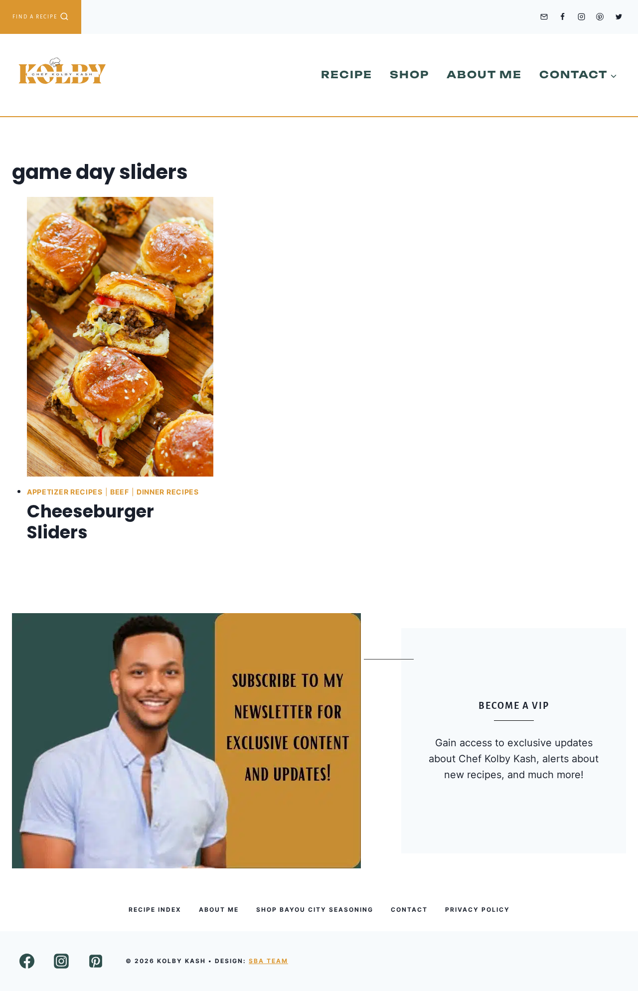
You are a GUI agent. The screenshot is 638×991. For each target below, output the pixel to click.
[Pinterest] (600, 16)
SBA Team (268, 961)
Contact (409, 909)
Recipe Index (155, 909)
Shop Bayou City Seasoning (314, 909)
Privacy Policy (477, 909)
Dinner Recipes (168, 492)
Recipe (346, 74)
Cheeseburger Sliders (90, 521)
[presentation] (120, 337)
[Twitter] (618, 16)
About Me (484, 74)
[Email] (543, 16)
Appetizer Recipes (65, 492)
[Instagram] (581, 16)
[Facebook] (562, 16)
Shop (409, 74)
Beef (119, 492)
